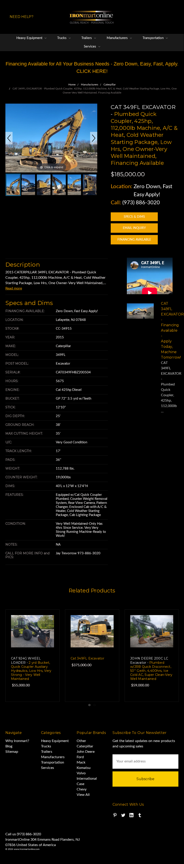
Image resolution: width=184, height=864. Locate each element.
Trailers (87, 38)
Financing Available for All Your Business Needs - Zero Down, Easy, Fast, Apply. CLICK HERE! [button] (92, 67)
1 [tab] (89, 705)
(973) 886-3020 (141, 202)
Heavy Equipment (29, 38)
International (87, 778)
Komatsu (84, 768)
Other (81, 741)
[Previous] (9, 138)
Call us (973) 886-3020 (23, 834)
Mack (81, 762)
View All (83, 795)
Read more (13, 288)
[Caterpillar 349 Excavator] (43, 185)
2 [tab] (94, 705)
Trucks (62, 38)
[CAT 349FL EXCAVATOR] (59, 185)
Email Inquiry (134, 228)
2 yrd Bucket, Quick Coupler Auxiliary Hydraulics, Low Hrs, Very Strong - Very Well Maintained (31, 668)
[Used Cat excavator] (28, 185)
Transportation (154, 38)
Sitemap (11, 751)
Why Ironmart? (17, 741)
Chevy (82, 789)
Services (90, 46)
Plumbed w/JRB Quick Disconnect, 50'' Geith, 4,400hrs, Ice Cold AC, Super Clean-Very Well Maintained (151, 668)
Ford (80, 757)
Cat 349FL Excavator (87, 658)
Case (80, 784)
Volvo (81, 773)
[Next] (93, 138)
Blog (8, 746)
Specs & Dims (134, 216)
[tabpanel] (92, 655)
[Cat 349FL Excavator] (13, 185)
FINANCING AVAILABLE (134, 239)
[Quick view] (46, 622)
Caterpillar (85, 746)
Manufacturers (118, 38)
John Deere (86, 751)
